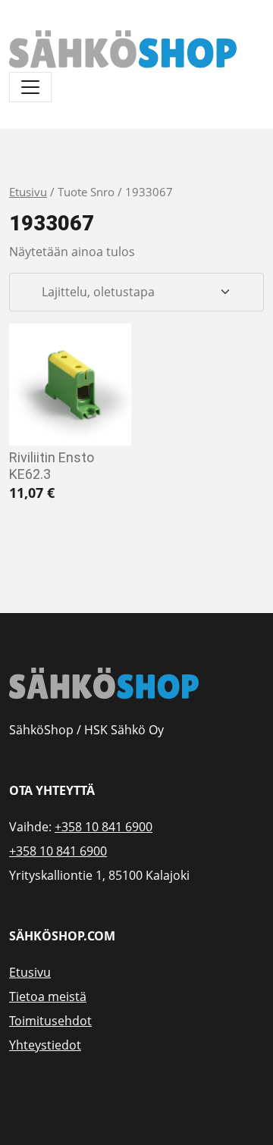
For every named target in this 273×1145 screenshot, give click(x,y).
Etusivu (28, 191)
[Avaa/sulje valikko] (30, 87)
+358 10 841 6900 (103, 826)
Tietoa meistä (47, 996)
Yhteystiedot (45, 1045)
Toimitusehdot (50, 1020)
